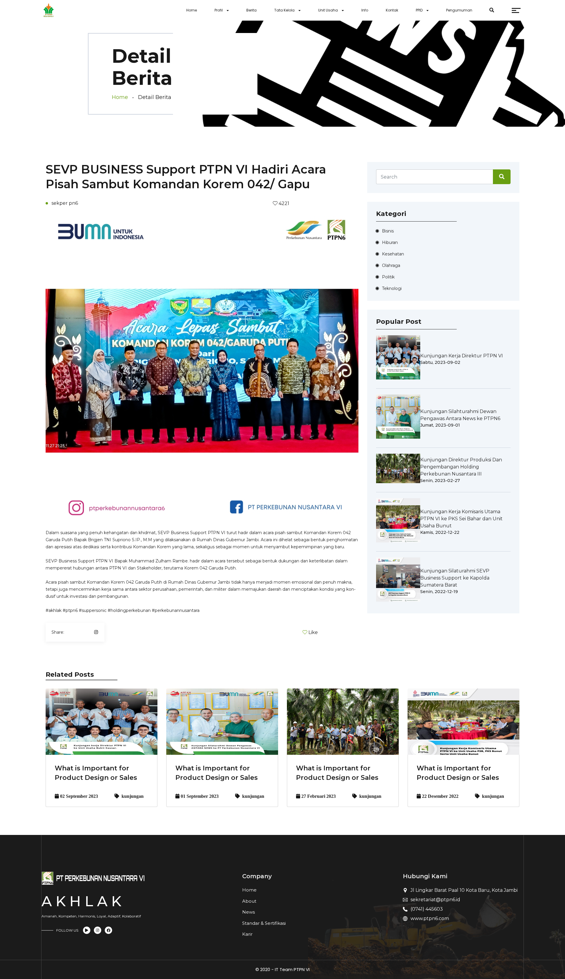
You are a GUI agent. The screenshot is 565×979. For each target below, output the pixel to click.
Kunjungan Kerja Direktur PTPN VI (461, 356)
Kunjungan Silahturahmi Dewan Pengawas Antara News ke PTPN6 (460, 415)
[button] (69, 363)
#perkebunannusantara (176, 610)
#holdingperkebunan (129, 610)
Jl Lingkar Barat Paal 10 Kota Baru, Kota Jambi (464, 890)
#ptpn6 (70, 610)
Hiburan (390, 242)
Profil (219, 10)
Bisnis (388, 231)
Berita (251, 10)
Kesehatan (393, 254)
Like (313, 632)
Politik (388, 277)
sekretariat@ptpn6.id (435, 899)
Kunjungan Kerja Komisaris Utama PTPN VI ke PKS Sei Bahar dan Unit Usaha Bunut (461, 519)
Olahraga (391, 265)
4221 (283, 203)
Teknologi (392, 288)
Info (364, 10)
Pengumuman (459, 10)
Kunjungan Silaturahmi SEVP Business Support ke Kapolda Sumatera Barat (454, 578)
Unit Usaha (328, 10)
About (249, 901)
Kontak (392, 10)
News (248, 912)
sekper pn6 (64, 203)
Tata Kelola (284, 10)
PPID (419, 10)
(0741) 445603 (427, 909)
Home (191, 10)
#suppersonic (93, 610)
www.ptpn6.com (430, 918)
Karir (247, 934)
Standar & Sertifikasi (264, 923)
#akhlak (54, 610)
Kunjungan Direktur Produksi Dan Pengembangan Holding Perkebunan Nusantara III (461, 467)
